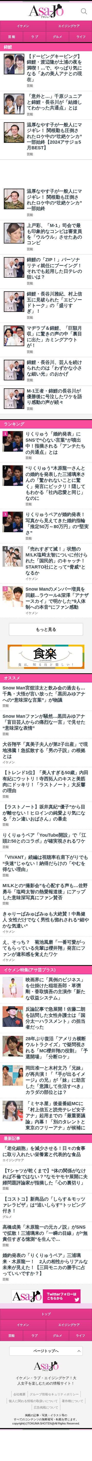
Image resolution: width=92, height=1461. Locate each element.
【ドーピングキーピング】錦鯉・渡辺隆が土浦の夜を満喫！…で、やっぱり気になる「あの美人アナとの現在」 (54, 68)
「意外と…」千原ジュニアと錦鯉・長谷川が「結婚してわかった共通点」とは (54, 102)
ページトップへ (46, 1351)
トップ (46, 1314)
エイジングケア (69, 1325)
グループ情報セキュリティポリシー (54, 1394)
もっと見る (46, 629)
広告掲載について (46, 1407)
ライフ (80, 1335)
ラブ (34, 1335)
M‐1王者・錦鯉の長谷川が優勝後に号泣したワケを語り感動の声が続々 (54, 396)
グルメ (57, 1335)
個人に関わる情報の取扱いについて (33, 1401)
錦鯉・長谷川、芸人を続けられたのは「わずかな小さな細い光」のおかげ (54, 368)
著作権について (72, 1401)
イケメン (23, 1325)
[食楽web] (46, 667)
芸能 (30, 86)
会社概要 (19, 1394)
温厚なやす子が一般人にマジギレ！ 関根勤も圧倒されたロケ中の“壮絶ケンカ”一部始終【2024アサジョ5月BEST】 (54, 136)
